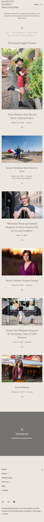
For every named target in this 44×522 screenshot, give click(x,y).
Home (4, 469)
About (4, 473)
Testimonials (7, 477)
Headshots (19, 33)
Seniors (33, 33)
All (8, 33)
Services (5, 481)
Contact (5, 490)
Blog (3, 486)
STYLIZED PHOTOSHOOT (22, 35)
